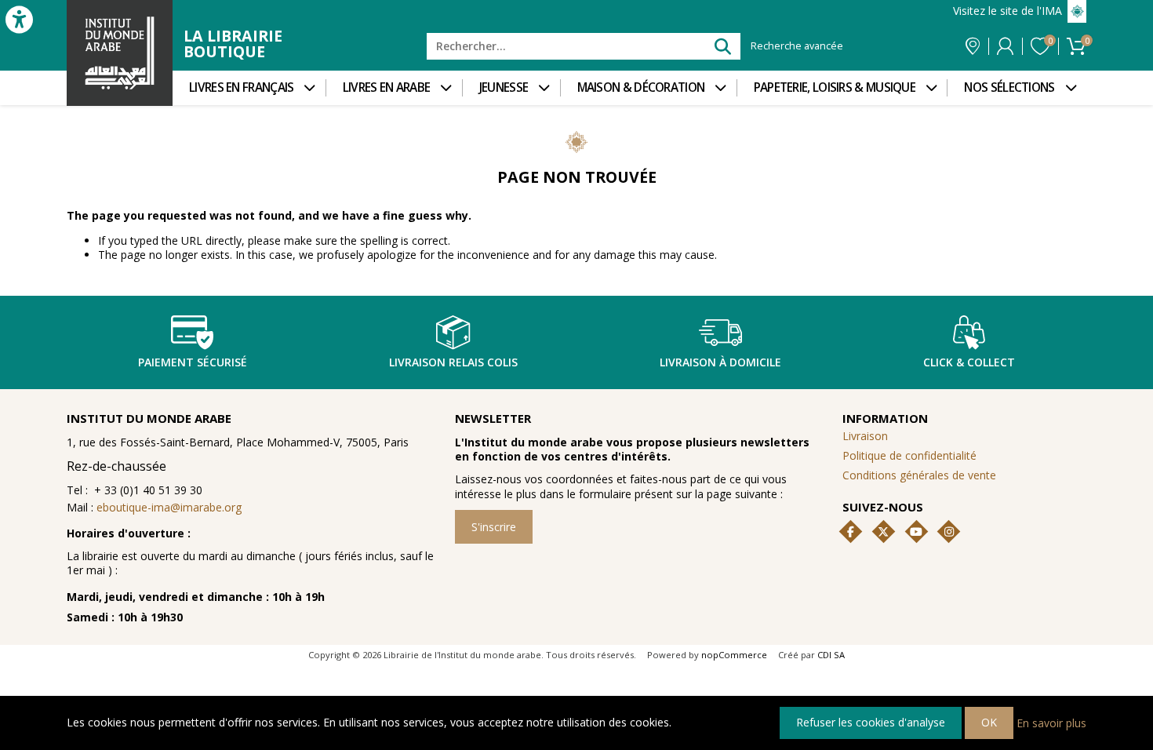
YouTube (916, 532)
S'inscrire (493, 526)
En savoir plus (1051, 722)
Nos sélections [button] (1009, 87)
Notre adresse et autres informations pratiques (973, 46)
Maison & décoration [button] (641, 87)
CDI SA (831, 655)
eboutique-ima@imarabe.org (169, 507)
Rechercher (722, 46)
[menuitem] (249, 88)
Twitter (883, 532)
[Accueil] (120, 53)
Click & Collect (969, 362)
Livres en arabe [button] (387, 87)
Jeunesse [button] (503, 87)
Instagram (949, 532)
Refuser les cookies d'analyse (870, 722)
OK (989, 722)
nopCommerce (734, 655)
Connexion (1005, 46)
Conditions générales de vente (919, 475)
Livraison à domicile (720, 362)
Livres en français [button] (241, 87)
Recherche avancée (797, 46)
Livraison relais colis (453, 362)
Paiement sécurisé (192, 362)
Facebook (851, 532)
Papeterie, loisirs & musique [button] (834, 87)
